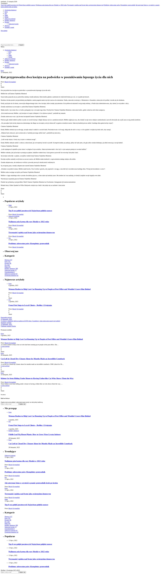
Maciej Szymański (10, 82)
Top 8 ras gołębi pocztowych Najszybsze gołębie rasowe (18, 5)
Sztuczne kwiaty (14, 24)
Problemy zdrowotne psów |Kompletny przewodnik (119, 5)
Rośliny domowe (10, 20)
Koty (6, 12)
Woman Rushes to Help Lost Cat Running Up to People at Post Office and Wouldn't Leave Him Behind (50, 289)
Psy (6, 13)
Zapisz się (22, 404)
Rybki (6, 17)
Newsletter (4, 31)
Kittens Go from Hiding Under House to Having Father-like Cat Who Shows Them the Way (37, 378)
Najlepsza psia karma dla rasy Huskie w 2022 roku (51, 5)
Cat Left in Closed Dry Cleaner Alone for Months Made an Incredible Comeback (33, 359)
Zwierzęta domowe (10, 10)
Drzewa (7, 25)
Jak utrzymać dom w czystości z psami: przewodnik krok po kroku (31, 483)
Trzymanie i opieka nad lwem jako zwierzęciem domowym (85, 5)
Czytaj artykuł (5, 346)
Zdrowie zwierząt (10, 19)
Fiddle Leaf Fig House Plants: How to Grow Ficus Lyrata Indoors (35, 434)
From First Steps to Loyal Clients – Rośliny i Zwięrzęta (30, 305)
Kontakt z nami (9, 27)
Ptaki (6, 15)
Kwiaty (7, 22)
